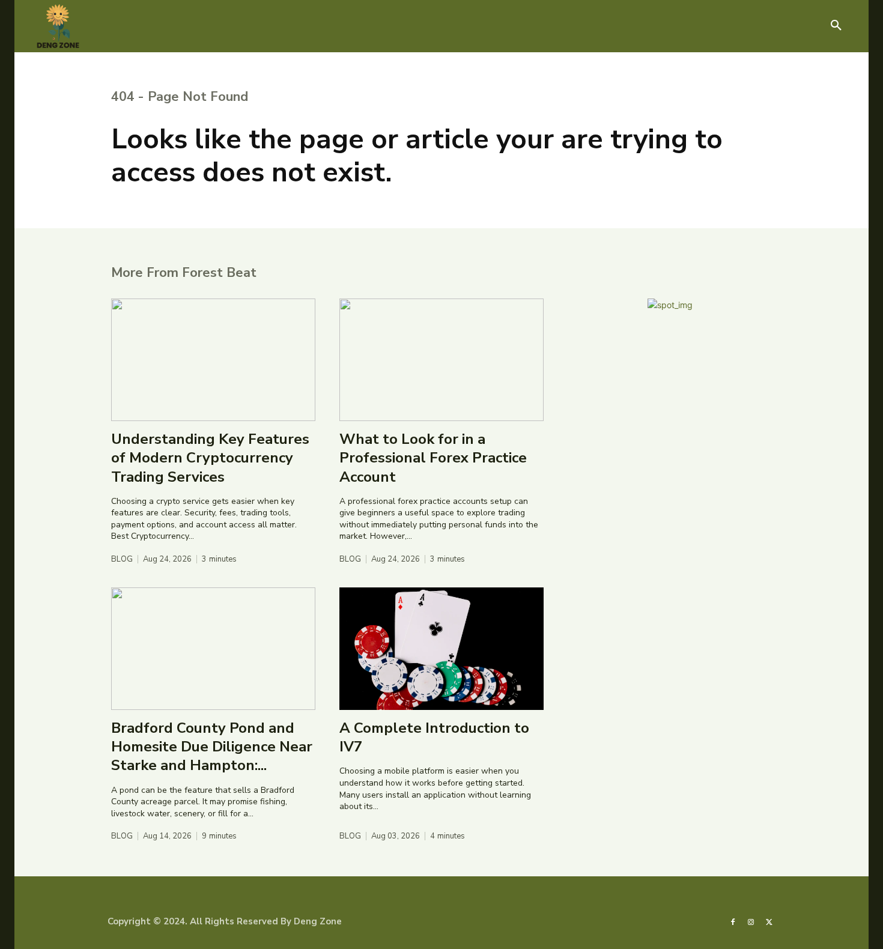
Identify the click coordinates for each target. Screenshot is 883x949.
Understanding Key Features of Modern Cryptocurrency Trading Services (210, 457)
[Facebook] (733, 921)
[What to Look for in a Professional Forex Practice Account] (441, 360)
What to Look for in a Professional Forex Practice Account (433, 457)
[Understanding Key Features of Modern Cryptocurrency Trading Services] (213, 360)
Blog (122, 559)
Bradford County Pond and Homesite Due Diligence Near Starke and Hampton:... (211, 746)
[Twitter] (769, 921)
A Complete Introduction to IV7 (434, 737)
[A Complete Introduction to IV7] (441, 648)
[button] (836, 25)
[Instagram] (751, 921)
